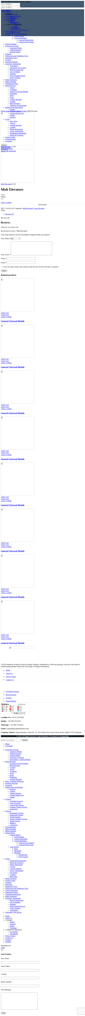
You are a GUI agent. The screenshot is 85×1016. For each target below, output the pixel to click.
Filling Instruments (16, 865)
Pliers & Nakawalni (16, 900)
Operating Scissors (16, 801)
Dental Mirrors (11, 701)
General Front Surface (26, 843)
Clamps (12, 791)
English (8, 4)
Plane (16, 849)
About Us (9, 673)
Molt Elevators (21, 111)
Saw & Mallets (15, 902)
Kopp (12, 775)
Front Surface (23, 30)
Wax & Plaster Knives (17, 906)
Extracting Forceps (12, 691)
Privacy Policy (11, 677)
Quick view (5, 315)
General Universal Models (12, 321)
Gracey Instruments (16, 871)
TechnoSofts (64, 736)
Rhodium (17, 853)
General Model (15, 835)
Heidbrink (13, 777)
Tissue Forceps (15, 821)
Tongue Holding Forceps (18, 819)
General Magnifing (20, 34)
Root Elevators (11, 111)
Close (3, 947)
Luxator (12, 767)
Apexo (12, 769)
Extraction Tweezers (17, 758)
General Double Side (26, 845)
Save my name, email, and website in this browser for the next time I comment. (31, 267)
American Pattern (16, 752)
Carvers (12, 867)
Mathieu (12, 823)
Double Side (23, 855)
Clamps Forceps (15, 793)
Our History (14, 29)
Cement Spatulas (15, 869)
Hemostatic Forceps (17, 813)
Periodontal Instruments (18, 861)
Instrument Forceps (16, 815)
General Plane (19, 36)
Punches (13, 789)
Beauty (12, 21)
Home (3, 111)
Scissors (9, 698)
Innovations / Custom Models (20, 760)
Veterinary (13, 23)
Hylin (12, 773)
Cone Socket (14, 847)
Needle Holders (15, 817)
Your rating (5, 238)
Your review (6, 255)
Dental (12, 17)
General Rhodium (20, 841)
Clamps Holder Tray (17, 795)
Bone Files (13, 877)
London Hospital (16, 779)
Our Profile (14, 27)
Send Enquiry (42, 204)
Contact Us (10, 680)
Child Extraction (15, 754)
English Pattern (15, 756)
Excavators (13, 873)
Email (3, 263)
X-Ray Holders (15, 908)
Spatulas (13, 904)
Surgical (12, 19)
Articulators (14, 910)
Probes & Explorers (16, 863)
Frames (12, 797)
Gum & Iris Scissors (17, 805)
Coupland (13, 771)
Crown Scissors (15, 803)
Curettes (12, 875)
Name (3, 258)
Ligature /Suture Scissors (18, 807)
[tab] (44, 214)
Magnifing (17, 851)
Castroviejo (14, 809)
